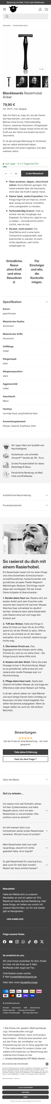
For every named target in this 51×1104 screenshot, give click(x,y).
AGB (25, 1008)
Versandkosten (16, 1031)
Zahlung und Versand (26, 1010)
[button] (46, 9)
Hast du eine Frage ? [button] (25, 759)
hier (30, 1055)
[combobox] (25, 16)
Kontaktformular (28, 982)
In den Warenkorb (34, 173)
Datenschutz (35, 1008)
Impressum (16, 1008)
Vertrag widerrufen (30, 1013)
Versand (22, 109)
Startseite (7, 25)
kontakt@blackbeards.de (23, 976)
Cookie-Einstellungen (11, 1013)
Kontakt (6, 1008)
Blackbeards (13, 93)
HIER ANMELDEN (15, 919)
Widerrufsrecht (9, 1010)
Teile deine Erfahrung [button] (25, 752)
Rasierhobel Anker (20, 25)
